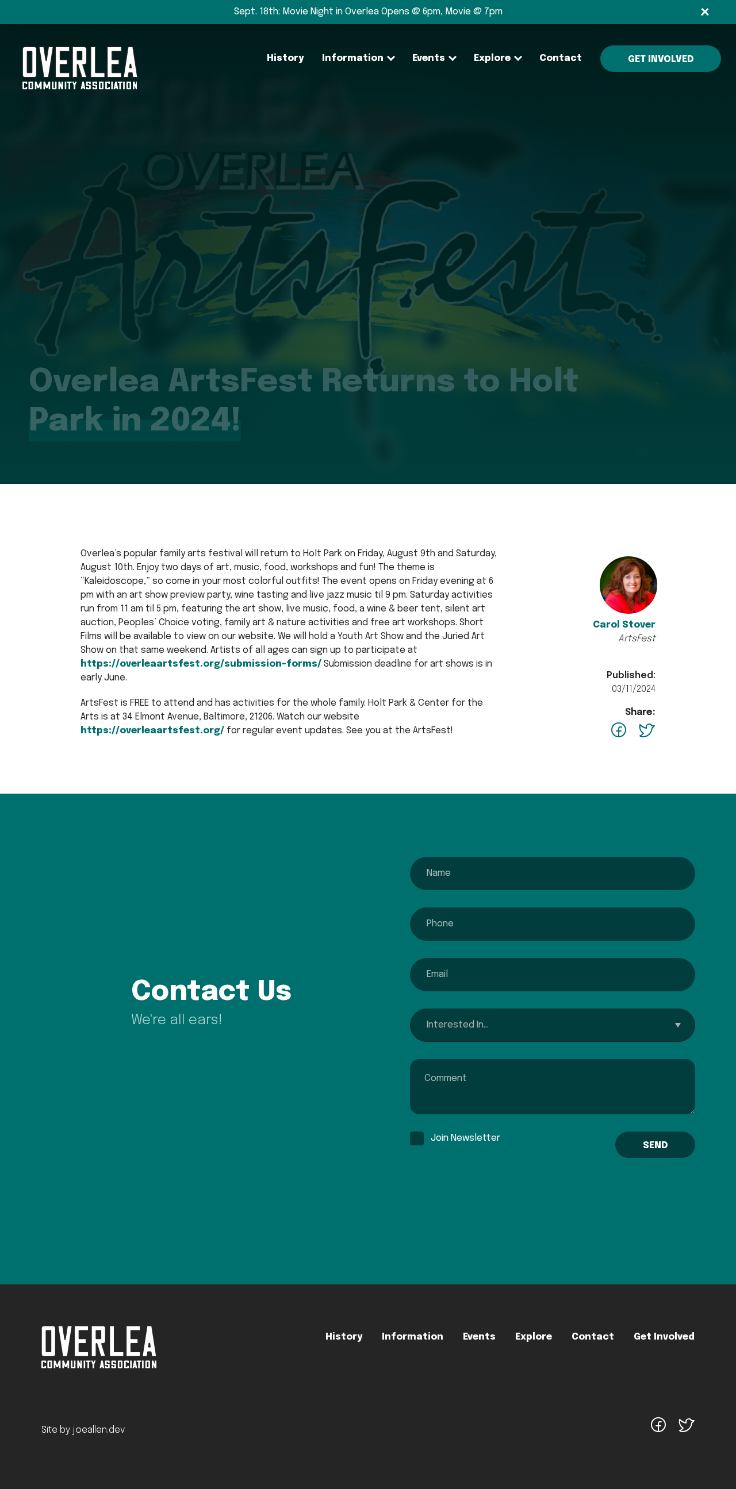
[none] (353, 59)
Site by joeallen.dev (83, 1430)
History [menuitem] (285, 58)
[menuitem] (79, 67)
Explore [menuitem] (492, 58)
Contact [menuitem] (560, 58)
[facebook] (658, 1431)
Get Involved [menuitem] (660, 59)
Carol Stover (624, 625)
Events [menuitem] (428, 58)
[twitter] (686, 1431)
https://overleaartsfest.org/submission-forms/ (200, 664)
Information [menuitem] (353, 58)
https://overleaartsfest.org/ (152, 731)
